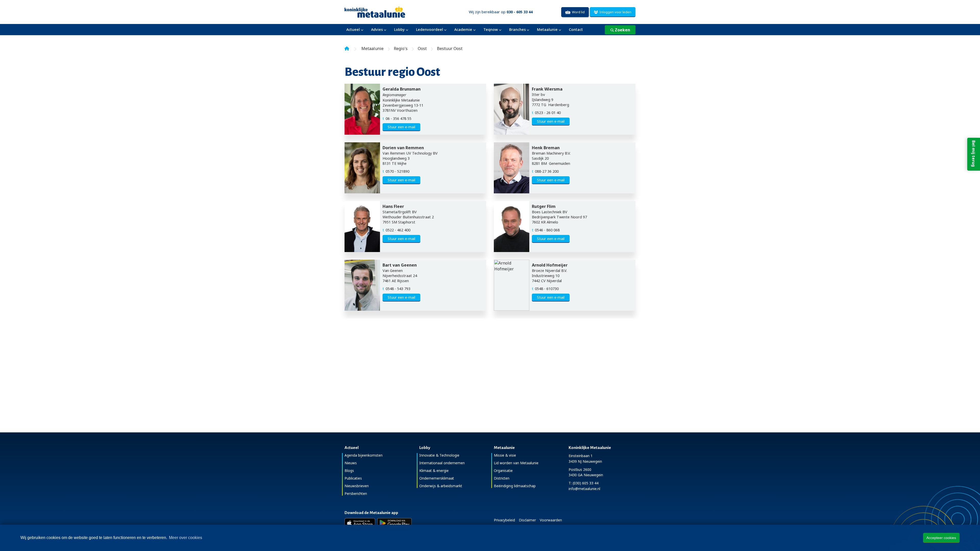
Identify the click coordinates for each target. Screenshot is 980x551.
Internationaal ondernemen (442, 462)
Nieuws (351, 462)
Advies (377, 29)
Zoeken (622, 30)
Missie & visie (505, 455)
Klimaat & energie (434, 470)
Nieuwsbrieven (357, 485)
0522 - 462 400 (398, 230)
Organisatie (503, 470)
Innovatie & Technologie (439, 455)
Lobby (399, 29)
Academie (463, 29)
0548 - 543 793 (398, 288)
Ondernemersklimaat (436, 478)
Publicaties (353, 478)
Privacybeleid (504, 520)
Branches (517, 29)
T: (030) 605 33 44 (583, 483)
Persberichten (356, 493)
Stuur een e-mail (401, 126)
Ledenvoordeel (429, 29)
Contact (576, 29)
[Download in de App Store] (360, 523)
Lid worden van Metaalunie (516, 462)
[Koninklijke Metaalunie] (389, 11)
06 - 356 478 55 (398, 118)
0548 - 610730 (547, 288)
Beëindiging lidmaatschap (515, 485)
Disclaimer (527, 520)
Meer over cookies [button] (185, 537)
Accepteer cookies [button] (941, 538)
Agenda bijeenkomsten (364, 455)
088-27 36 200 (547, 171)
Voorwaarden (551, 520)
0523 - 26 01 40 (548, 112)
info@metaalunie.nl (584, 488)
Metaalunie (547, 29)
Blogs (349, 470)
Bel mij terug (973, 153)
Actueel (353, 29)
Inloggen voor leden (614, 12)
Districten (501, 478)
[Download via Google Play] (394, 523)
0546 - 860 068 (547, 230)
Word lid (577, 12)
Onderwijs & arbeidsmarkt (440, 485)
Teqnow (490, 29)
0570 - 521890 (397, 171)
